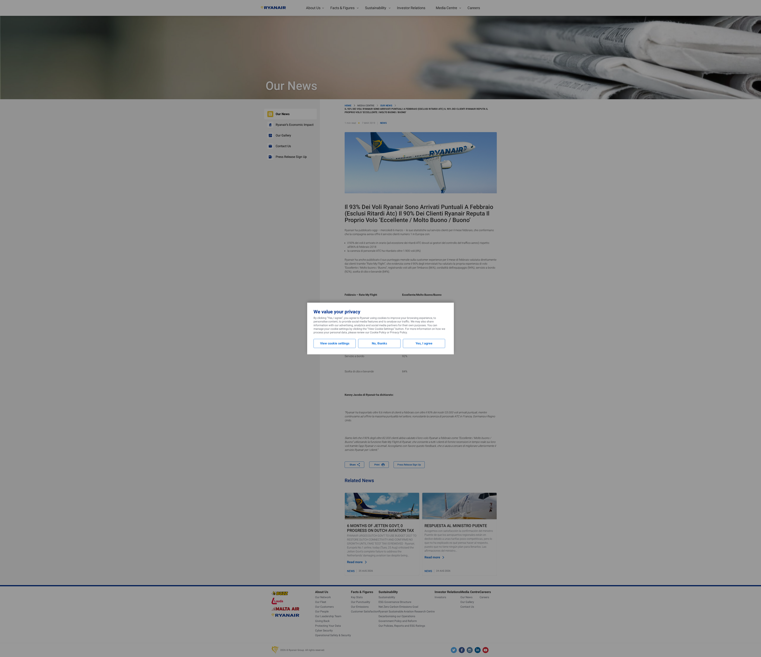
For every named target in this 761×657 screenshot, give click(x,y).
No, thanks (379, 343)
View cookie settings (334, 343)
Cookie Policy (378, 332)
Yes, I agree (424, 343)
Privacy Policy (398, 332)
